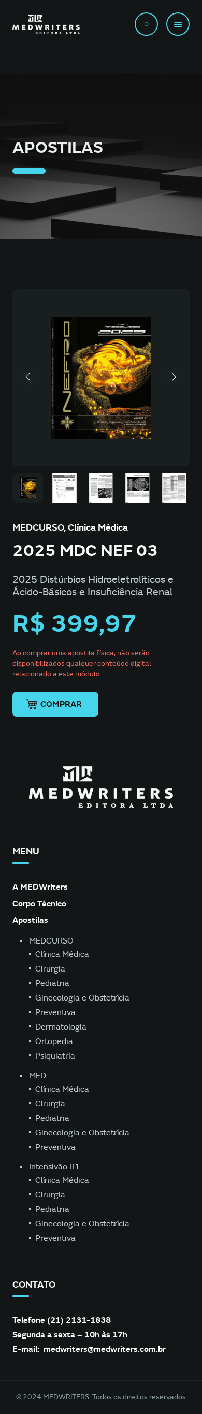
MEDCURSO (51, 941)
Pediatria (52, 983)
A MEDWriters (40, 886)
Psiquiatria (55, 1056)
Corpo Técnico (39, 903)
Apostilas (30, 920)
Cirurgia (50, 969)
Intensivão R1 (54, 1167)
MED (37, 1075)
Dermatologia (60, 1027)
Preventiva (55, 1012)
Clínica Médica (62, 954)
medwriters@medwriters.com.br (105, 1349)
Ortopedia (54, 1041)
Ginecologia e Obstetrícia (82, 998)
